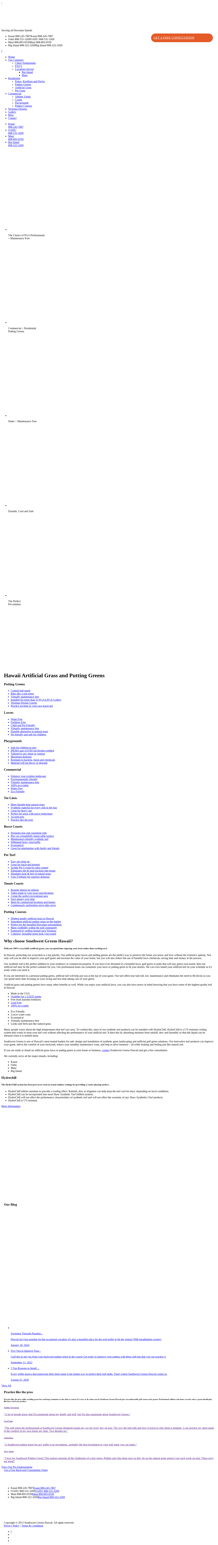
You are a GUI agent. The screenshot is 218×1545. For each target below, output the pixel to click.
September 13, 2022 (88, 1356)
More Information (10, 1106)
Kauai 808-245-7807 (44, 1488)
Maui (24, 75)
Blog (10, 115)
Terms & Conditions (32, 1525)
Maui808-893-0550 (16, 138)
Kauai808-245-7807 (16, 125)
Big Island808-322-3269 (16, 144)
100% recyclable (20, 1005)
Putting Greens (23, 84)
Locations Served (24, 69)
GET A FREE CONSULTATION (174, 37)
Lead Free (16, 1002)
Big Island (27, 72)
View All (6, 1385)
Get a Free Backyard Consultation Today (26, 1470)
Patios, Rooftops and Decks (30, 81)
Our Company (16, 59)
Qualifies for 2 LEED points (26, 996)
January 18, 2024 (86, 1339)
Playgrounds (21, 102)
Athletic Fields (23, 96)
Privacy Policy (12, 1525)
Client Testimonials (25, 63)
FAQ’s (18, 66)
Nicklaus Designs (17, 108)
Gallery (12, 112)
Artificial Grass (23, 87)
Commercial (14, 93)
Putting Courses (23, 105)
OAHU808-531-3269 (16, 132)
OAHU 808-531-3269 (47, 1491)
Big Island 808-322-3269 (51, 1497)
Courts (18, 99)
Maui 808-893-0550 (43, 1494)
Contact (12, 118)
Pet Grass (20, 90)
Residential (14, 78)
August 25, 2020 (89, 1374)
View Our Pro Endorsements (16, 1467)
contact (106, 1050)
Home (11, 56)
